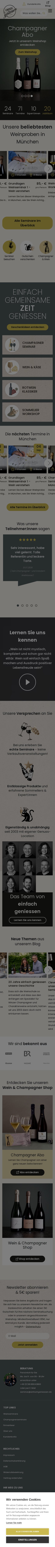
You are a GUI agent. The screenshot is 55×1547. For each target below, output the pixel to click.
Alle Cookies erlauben (27, 1531)
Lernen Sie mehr (14, 1523)
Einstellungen (27, 1540)
